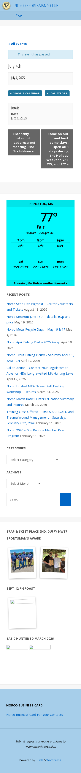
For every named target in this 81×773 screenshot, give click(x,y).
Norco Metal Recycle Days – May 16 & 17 (35, 329)
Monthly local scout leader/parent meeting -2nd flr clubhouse (24, 142)
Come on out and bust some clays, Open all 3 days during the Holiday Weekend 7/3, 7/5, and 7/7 (57, 149)
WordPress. (54, 760)
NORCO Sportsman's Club (36, 5)
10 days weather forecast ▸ (40, 283)
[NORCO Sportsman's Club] (6, 5)
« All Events (17, 43)
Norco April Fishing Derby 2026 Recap (33, 342)
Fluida (39, 760)
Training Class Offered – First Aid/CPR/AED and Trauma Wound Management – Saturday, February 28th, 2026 (40, 417)
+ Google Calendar (25, 93)
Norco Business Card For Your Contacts (34, 715)
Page (19, 15)
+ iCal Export (57, 93)
